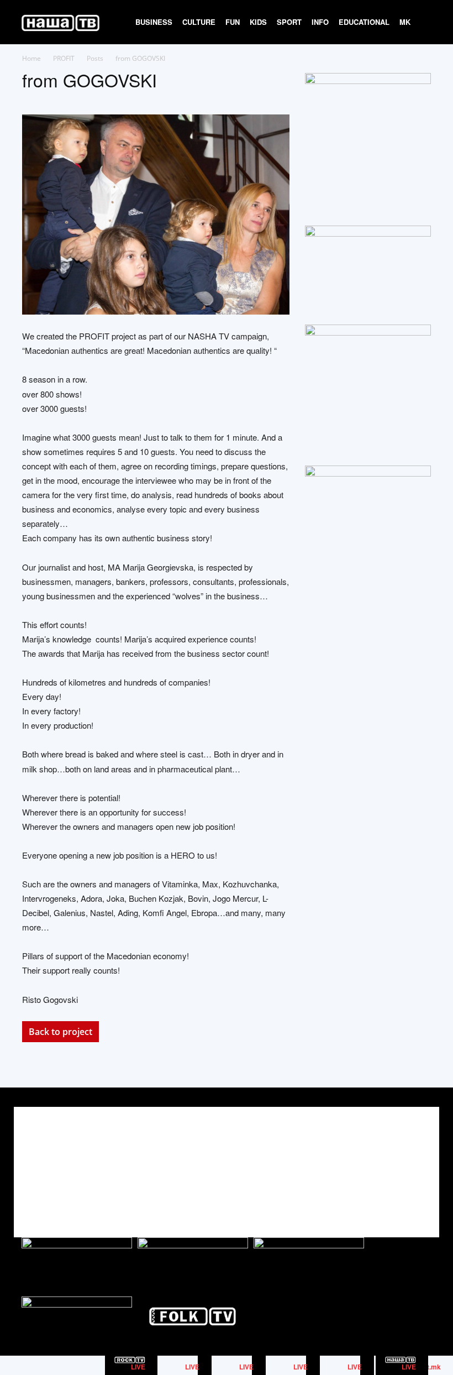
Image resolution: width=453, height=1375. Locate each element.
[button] (428, 22)
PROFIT (64, 58)
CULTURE (198, 22)
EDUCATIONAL (364, 22)
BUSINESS (153, 22)
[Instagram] (397, 1162)
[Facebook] (372, 1162)
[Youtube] (421, 1162)
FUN (232, 22)
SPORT (289, 22)
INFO (320, 22)
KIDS (258, 22)
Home (31, 58)
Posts (95, 58)
